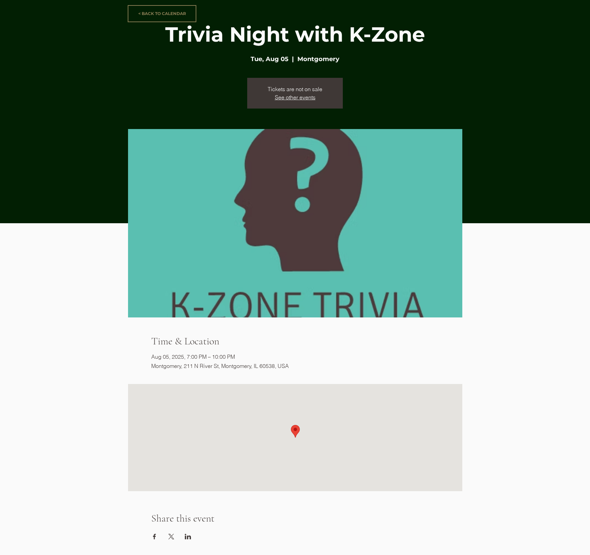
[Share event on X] (171, 536)
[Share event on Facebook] (154, 536)
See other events (295, 97)
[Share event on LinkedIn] (188, 536)
